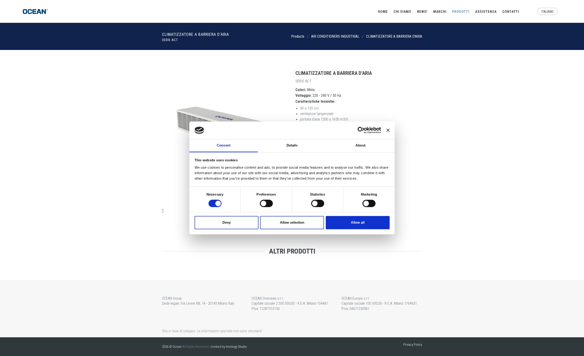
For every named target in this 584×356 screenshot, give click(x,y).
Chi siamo (402, 12)
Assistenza (486, 12)
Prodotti (460, 12)
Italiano (547, 11)
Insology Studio (236, 347)
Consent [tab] (223, 145)
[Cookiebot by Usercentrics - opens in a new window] (361, 130)
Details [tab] (292, 145)
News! (422, 12)
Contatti (510, 12)
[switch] (266, 203)
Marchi (439, 12)
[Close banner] (388, 130)
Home (383, 12)
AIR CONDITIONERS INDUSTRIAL (335, 36)
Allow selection (292, 222)
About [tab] (360, 145)
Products (297, 36)
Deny (226, 222)
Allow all (358, 222)
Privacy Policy (412, 345)
